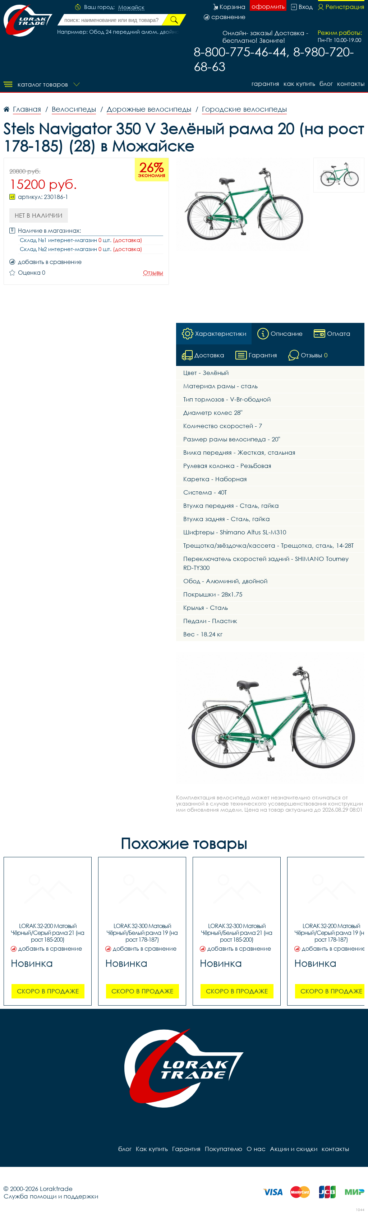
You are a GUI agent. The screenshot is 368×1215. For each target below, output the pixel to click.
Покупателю (223, 1149)
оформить (268, 6)
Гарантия (265, 83)
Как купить (299, 83)
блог (326, 83)
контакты (350, 83)
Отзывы (153, 273)
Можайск (131, 7)
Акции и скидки (293, 1149)
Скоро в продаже (48, 991)
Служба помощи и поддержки (51, 1196)
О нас (256, 1149)
